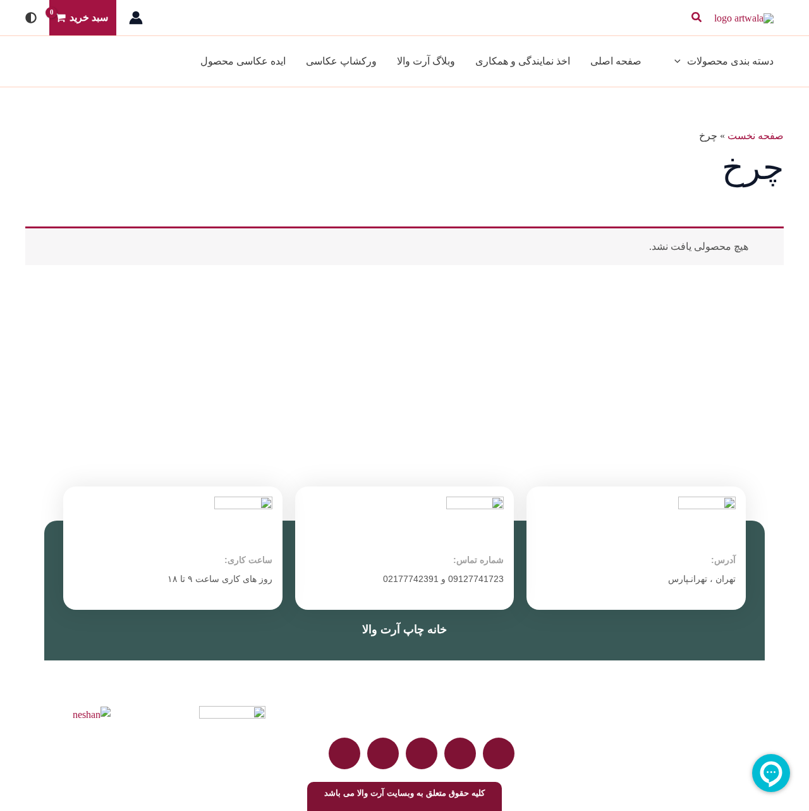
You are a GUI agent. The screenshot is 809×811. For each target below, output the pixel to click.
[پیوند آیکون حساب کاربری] (136, 18)
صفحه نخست (755, 135)
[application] (680, 61)
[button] (696, 17)
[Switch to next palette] (31, 17)
